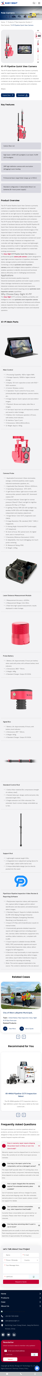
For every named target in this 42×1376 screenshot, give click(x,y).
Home (3, 22)
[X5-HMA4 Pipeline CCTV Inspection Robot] (21, 1072)
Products (11, 22)
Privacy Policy (23, 1368)
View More (12, 1029)
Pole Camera (5, 25)
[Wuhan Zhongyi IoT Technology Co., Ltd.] (9, 3)
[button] (38, 30)
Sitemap (15, 1368)
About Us (5, 1306)
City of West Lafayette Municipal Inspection (17, 1012)
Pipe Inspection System (23, 22)
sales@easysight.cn (12, 1321)
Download (21, 95)
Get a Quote (29, 1029)
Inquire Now (6, 95)
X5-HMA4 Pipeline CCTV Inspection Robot (21, 1094)
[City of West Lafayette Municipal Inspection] (21, 995)
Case (3, 1302)
